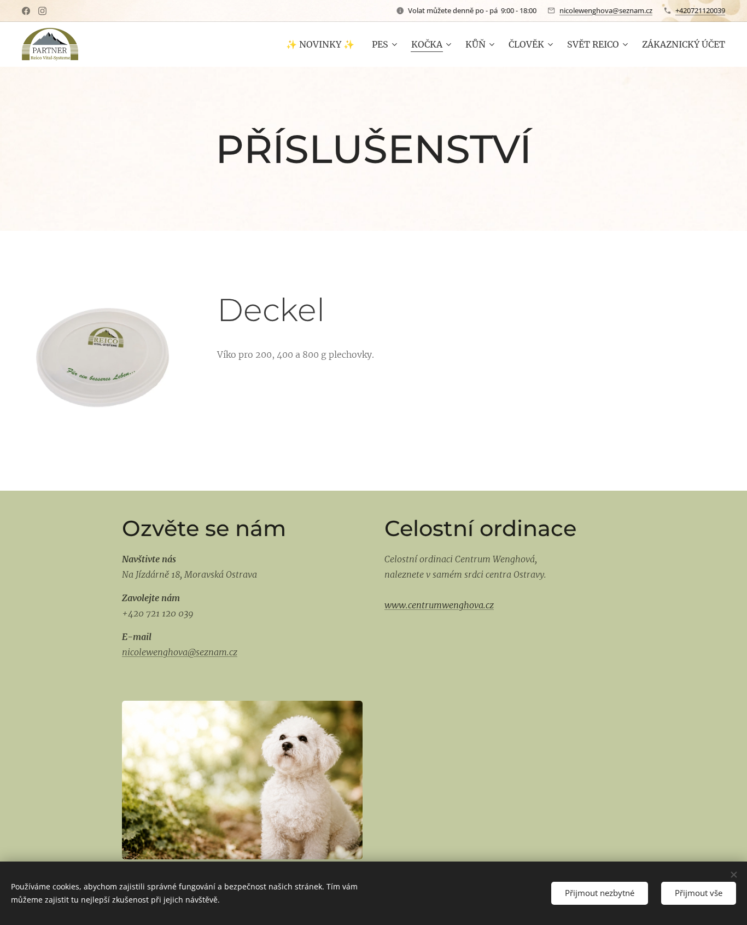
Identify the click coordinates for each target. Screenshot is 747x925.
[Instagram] (42, 11)
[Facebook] (26, 11)
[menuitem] (323, 44)
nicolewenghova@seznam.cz (605, 10)
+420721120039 (700, 10)
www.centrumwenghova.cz (439, 605)
